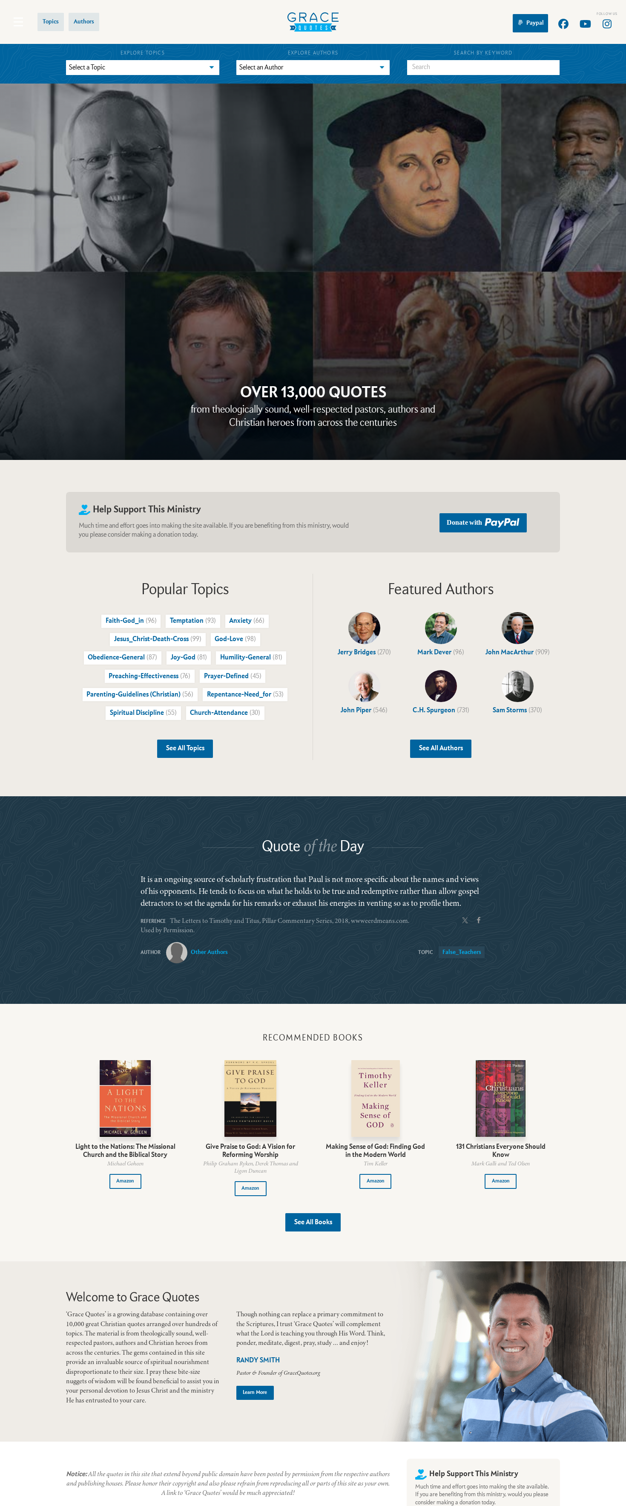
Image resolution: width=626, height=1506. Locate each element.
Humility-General (251, 657)
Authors (84, 22)
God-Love (235, 639)
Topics (51, 22)
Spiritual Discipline (143, 713)
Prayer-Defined (232, 676)
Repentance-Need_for (245, 694)
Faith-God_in (131, 621)
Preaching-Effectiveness (149, 676)
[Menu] (18, 22)
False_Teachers (461, 952)
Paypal (535, 23)
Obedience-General (122, 657)
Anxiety (246, 621)
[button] (125, 1181)
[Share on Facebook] (478, 919)
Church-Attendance (225, 713)
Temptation (193, 621)
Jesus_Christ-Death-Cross (157, 639)
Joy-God (189, 657)
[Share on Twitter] (465, 919)
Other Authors (209, 952)
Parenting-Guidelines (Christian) (139, 694)
